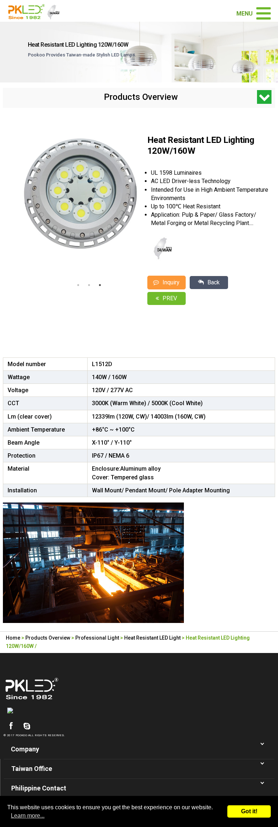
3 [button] (100, 285)
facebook (10, 726)
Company (25, 749)
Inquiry (171, 282)
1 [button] (78, 285)
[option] (80, 194)
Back (213, 282)
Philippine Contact (38, 788)
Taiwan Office (31, 768)
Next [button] (135, 202)
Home (13, 638)
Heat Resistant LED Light (152, 638)
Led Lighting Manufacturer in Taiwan (36, 11)
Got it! (249, 811)
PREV (170, 298)
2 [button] (89, 285)
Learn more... (28, 816)
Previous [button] (6, 202)
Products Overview (47, 638)
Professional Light (97, 638)
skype (26, 726)
